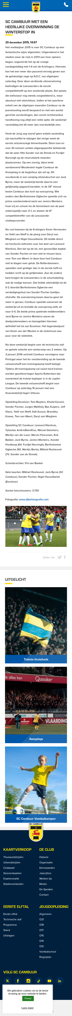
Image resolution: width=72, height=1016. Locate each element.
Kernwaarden (47, 868)
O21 (41, 919)
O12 (41, 946)
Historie (43, 857)
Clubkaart (9, 868)
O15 (41, 935)
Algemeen (45, 914)
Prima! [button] (28, 998)
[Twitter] (7, 981)
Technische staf (12, 919)
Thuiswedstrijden (13, 857)
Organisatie (46, 862)
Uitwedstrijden (11, 862)
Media (43, 884)
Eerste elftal (16, 906)
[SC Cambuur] (36, 7)
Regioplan (45, 957)
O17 (41, 930)
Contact (44, 894)
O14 (41, 941)
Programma (10, 925)
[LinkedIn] (60, 981)
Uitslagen (8, 935)
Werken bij (45, 878)
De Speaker (46, 889)
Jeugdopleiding (53, 906)
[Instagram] (28, 981)
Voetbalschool (47, 951)
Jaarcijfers (45, 873)
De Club (46, 849)
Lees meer (28, 1007)
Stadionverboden (13, 884)
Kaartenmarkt (11, 878)
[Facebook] (18, 981)
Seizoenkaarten (12, 873)
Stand (6, 930)
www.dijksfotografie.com (34, 499)
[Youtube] (49, 981)
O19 (41, 925)
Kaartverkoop (17, 849)
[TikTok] (39, 981)
